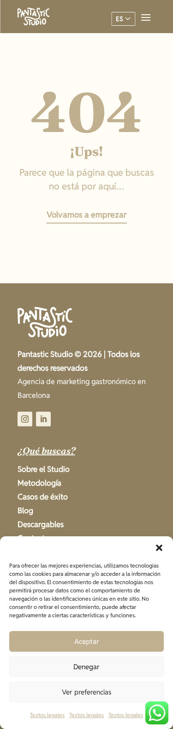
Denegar (86, 666)
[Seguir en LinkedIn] (43, 419)
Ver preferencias (87, 692)
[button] (159, 547)
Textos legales (47, 715)
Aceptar (86, 641)
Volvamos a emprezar (87, 214)
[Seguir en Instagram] (25, 419)
